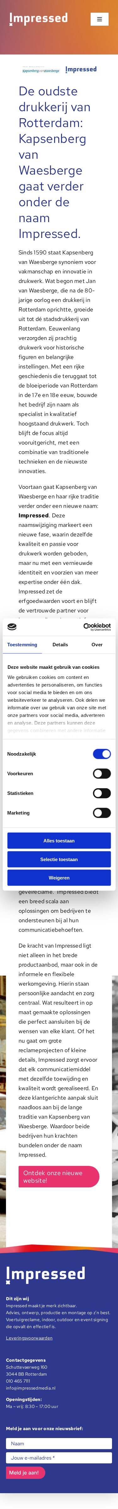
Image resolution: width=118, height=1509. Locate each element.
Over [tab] (97, 644)
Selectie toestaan (59, 859)
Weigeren (59, 877)
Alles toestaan (59, 840)
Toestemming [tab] (22, 644)
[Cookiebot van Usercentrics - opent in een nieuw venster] (84, 627)
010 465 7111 (18, 1381)
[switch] (102, 774)
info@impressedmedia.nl (31, 1388)
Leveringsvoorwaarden (29, 1338)
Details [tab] (60, 644)
